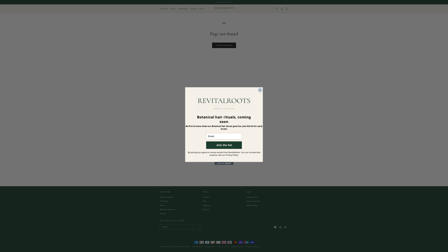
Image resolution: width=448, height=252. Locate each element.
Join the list (224, 145)
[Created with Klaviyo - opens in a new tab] (224, 163)
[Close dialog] (260, 90)
